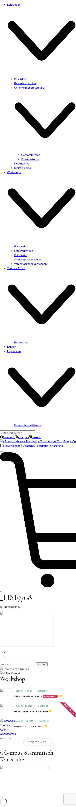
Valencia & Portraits (28, 696)
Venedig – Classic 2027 (29, 726)
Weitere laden (38, 742)
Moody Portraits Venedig (31, 711)
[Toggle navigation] (1, 451)
